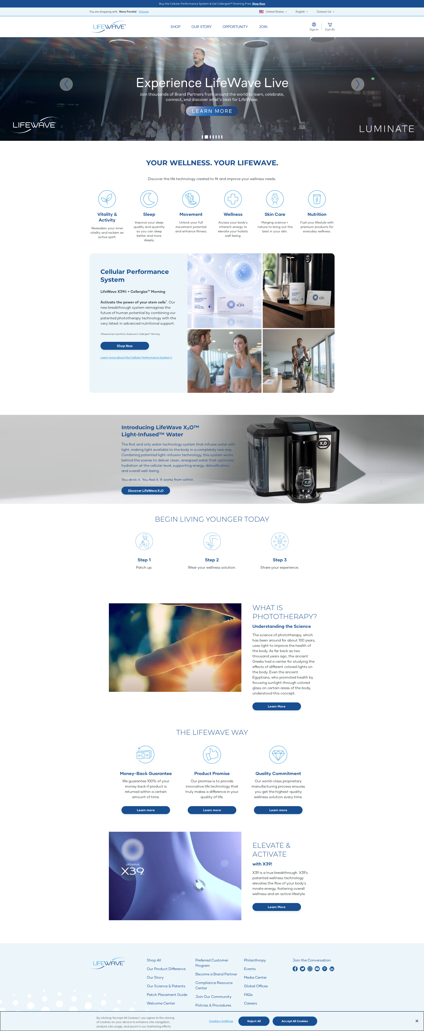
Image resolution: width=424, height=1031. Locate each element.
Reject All (254, 1021)
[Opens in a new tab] (295, 968)
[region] (212, 1021)
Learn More (276, 706)
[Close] (417, 1021)
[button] (66, 84)
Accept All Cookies (295, 1021)
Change (144, 11)
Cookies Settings (221, 1021)
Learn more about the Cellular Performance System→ (136, 357)
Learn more (146, 810)
